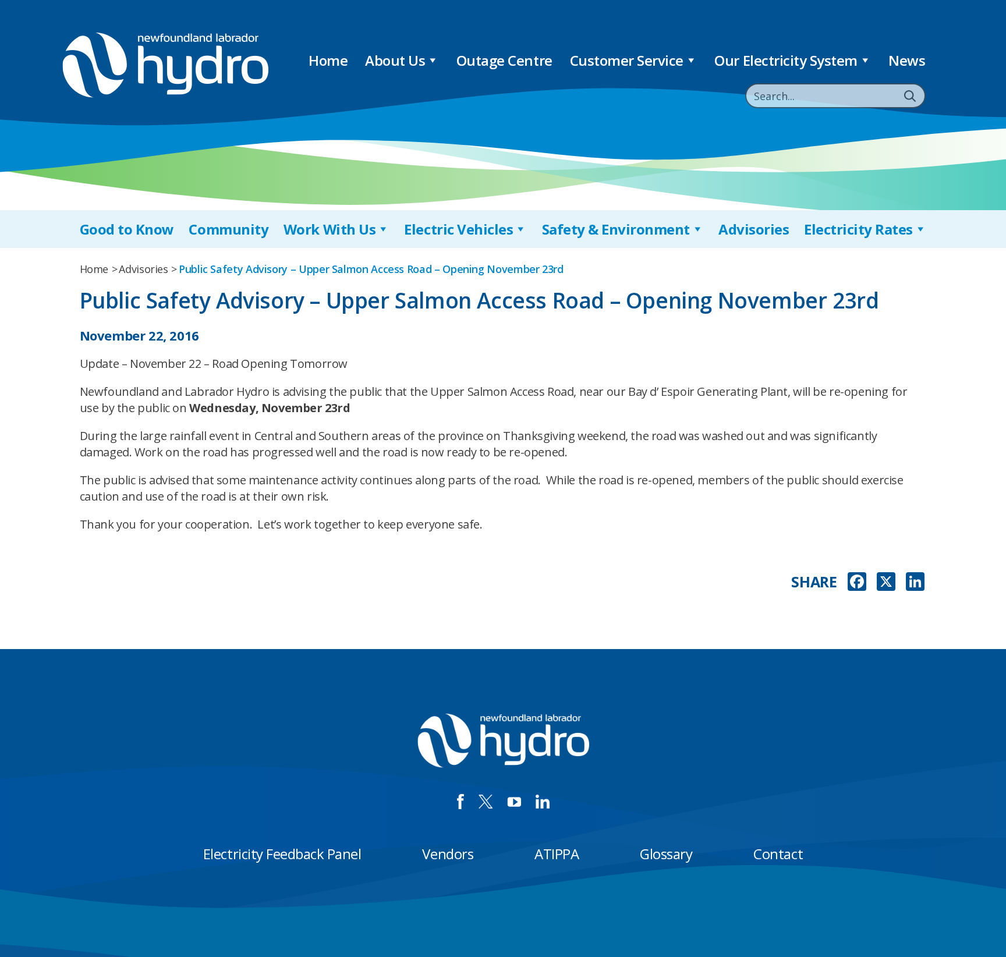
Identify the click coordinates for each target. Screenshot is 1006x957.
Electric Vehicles (458, 229)
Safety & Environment (616, 229)
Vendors (447, 853)
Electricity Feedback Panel (282, 853)
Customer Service (626, 60)
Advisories (753, 229)
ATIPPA (556, 853)
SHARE (814, 581)
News (906, 60)
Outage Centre (504, 60)
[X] (886, 582)
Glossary (666, 853)
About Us (395, 60)
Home (328, 60)
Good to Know (127, 229)
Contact (778, 853)
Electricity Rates (858, 229)
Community (228, 229)
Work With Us (330, 229)
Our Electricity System (785, 60)
